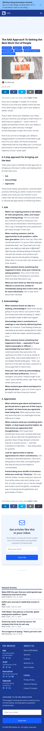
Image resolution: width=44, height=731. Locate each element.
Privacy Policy (29, 680)
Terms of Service (30, 684)
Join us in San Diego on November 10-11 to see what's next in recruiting (19, 5)
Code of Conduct (30, 688)
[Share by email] (30, 92)
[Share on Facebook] (14, 92)
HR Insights (27, 48)
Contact (27, 659)
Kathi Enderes (7, 597)
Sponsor (27, 654)
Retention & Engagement (31, 51)
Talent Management (9, 54)
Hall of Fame (29, 667)
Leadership (18, 51)
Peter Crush (6, 607)
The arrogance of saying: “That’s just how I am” (22, 631)
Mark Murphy (6, 634)
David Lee (10, 82)
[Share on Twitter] (22, 92)
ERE (4, 650)
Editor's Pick (32, 98)
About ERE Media (30, 650)
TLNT (5, 662)
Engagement (17, 48)
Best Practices (7, 48)
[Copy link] (38, 92)
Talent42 (7, 680)
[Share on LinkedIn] (5, 92)
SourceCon (8, 671)
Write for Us (29, 663)
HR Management (8, 51)
